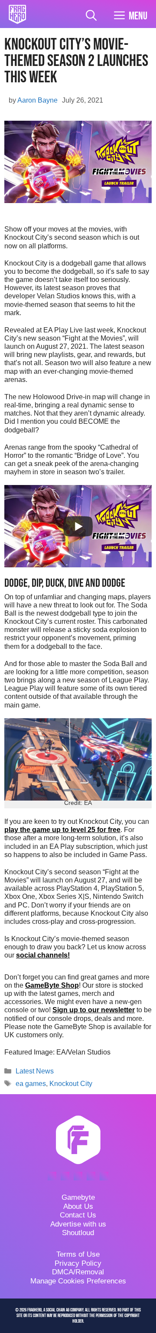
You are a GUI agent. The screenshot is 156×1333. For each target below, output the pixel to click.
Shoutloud (78, 1233)
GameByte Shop (52, 985)
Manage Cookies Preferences (78, 1281)
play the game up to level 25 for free (62, 829)
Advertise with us (78, 1224)
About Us (78, 1206)
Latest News (35, 1071)
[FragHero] (17, 14)
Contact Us (78, 1215)
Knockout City (70, 1083)
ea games (31, 1083)
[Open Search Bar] (91, 16)
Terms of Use (78, 1254)
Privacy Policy (78, 1263)
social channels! (43, 955)
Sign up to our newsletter (93, 1010)
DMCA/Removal (78, 1272)
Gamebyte (78, 1197)
